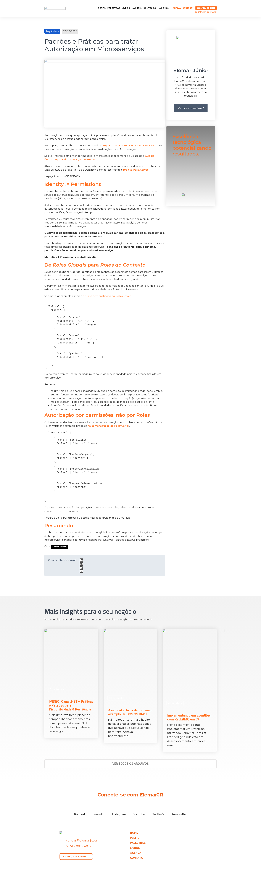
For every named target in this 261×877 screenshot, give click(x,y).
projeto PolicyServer (135, 169)
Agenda (164, 8)
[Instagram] (75, 8)
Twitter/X (158, 814)
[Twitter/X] (158, 808)
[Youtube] (80, 8)
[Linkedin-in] (69, 8)
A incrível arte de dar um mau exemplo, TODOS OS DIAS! (129, 712)
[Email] (81, 571)
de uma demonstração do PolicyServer (107, 296)
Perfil (102, 8)
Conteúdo (149, 8)
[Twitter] (81, 567)
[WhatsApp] (81, 564)
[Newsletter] (179, 808)
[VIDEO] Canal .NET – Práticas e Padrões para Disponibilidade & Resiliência (71, 705)
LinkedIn (99, 814)
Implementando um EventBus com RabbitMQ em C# (189, 717)
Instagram (119, 814)
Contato (136, 857)
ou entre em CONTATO (206, 12)
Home (134, 832)
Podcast (79, 814)
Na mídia (137, 8)
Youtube (139, 814)
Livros (126, 8)
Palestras (113, 8)
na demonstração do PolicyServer (108, 425)
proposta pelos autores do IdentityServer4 (128, 145)
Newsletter (179, 814)
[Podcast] (79, 808)
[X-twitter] (86, 8)
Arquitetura (52, 31)
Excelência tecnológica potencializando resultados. (191, 145)
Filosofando (116, 698)
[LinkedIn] (81, 560)
